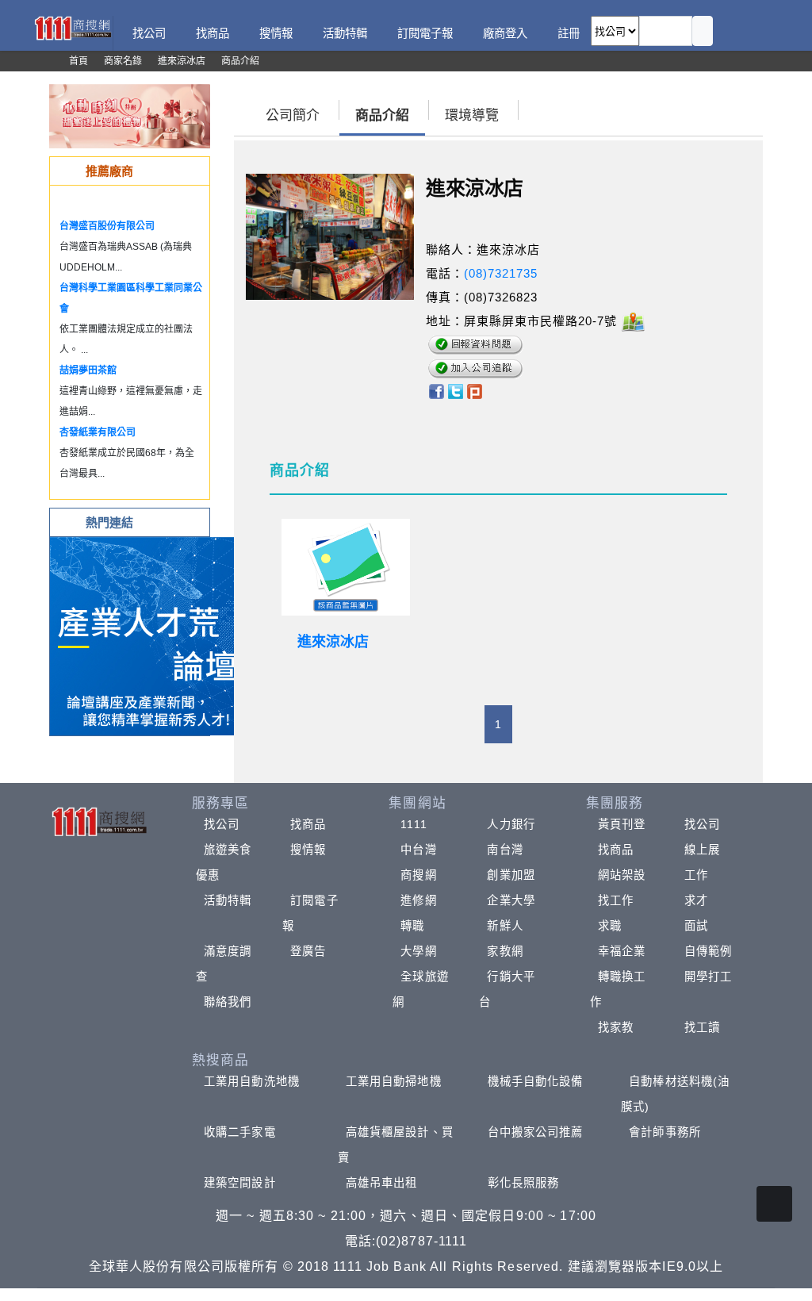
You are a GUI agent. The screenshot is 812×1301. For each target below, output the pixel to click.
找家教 (616, 1027)
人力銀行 (510, 824)
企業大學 (510, 900)
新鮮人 (505, 925)
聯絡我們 (227, 1002)
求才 (696, 900)
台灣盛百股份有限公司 (107, 226)
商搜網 (418, 875)
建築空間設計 (240, 1182)
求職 (610, 925)
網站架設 (621, 875)
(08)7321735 (501, 273)
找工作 (616, 900)
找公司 (221, 824)
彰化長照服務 (524, 1182)
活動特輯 (227, 900)
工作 (696, 875)
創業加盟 (510, 875)
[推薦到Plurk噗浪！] (475, 390)
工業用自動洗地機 (252, 1081)
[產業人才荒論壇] (149, 635)
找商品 (308, 824)
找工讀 (702, 1027)
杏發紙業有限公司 (97, 432)
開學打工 (708, 976)
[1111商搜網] (73, 27)
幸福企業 (621, 951)
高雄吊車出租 (382, 1182)
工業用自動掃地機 (394, 1081)
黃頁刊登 (621, 824)
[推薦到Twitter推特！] (455, 390)
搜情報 (308, 849)
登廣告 (308, 951)
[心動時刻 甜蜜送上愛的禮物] (129, 115)
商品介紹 (382, 115)
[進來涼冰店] (346, 567)
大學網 (418, 951)
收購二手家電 (240, 1132)
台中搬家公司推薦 (536, 1132)
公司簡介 (293, 115)
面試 (696, 925)
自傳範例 (708, 951)
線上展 (702, 849)
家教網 (505, 951)
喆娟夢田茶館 (88, 370)
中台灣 (418, 849)
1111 (413, 824)
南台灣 (505, 849)
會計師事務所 (665, 1132)
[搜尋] (702, 31)
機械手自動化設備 (536, 1081)
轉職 (412, 925)
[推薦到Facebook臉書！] (436, 390)
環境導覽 (472, 115)
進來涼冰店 (333, 642)
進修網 (418, 900)
